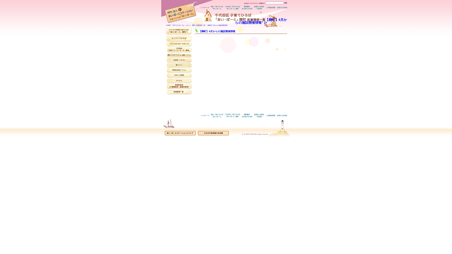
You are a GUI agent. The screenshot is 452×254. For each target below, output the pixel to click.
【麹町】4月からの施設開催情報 (217, 25)
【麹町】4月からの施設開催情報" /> (261, 21)
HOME (168, 25)
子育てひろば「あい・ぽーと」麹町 (183, 25)
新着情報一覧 (200, 25)
